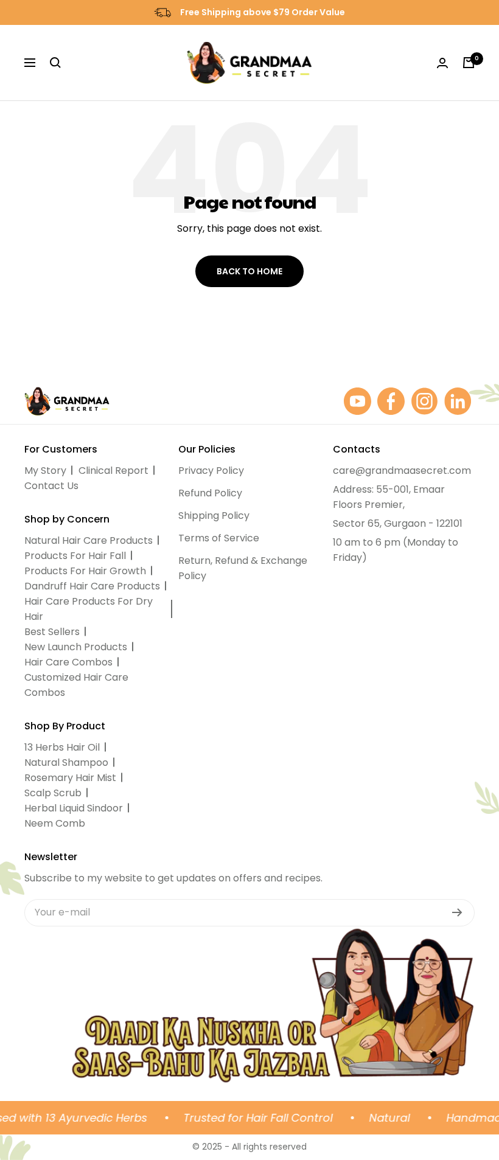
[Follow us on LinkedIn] (458, 401)
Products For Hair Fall (75, 556)
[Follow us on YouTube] (357, 401)
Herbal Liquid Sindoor (73, 808)
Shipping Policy (214, 516)
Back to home (249, 271)
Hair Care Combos (68, 662)
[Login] (442, 63)
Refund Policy (210, 493)
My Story (45, 471)
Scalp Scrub (53, 793)
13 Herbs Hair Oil (62, 747)
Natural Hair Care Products (88, 540)
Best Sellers (52, 632)
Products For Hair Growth (85, 571)
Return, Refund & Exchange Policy (242, 568)
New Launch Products (75, 647)
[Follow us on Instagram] (424, 401)
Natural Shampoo (66, 762)
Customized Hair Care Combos (76, 685)
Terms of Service (218, 538)
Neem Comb (54, 823)
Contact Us (51, 486)
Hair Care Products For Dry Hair (88, 608)
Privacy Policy (211, 471)
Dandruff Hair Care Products (92, 586)
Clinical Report (113, 471)
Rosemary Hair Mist (70, 778)
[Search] (55, 62)
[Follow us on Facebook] (391, 401)
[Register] (457, 912)
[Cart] (468, 62)
